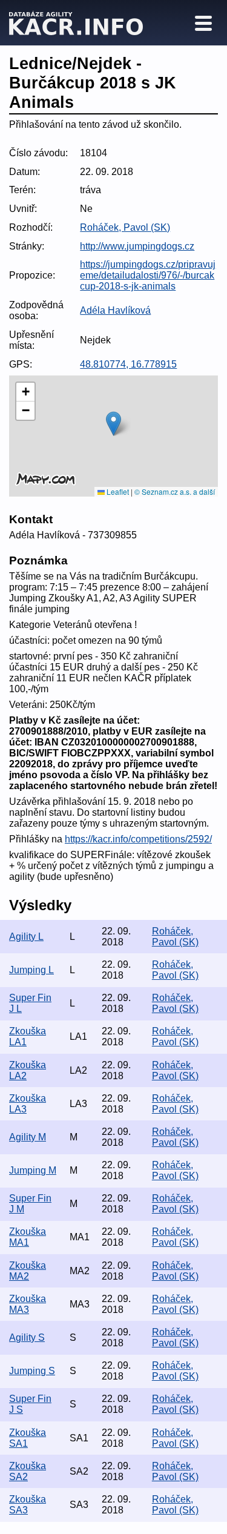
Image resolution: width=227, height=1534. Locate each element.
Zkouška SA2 (27, 1471)
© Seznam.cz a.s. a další (174, 491)
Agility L (26, 936)
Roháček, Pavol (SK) (125, 227)
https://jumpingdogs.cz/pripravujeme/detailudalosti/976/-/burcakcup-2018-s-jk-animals (147, 275)
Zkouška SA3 (27, 1504)
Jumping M (32, 1170)
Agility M (27, 1137)
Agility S (27, 1337)
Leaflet (117, 491)
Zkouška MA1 (27, 1237)
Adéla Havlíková (115, 310)
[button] (113, 423)
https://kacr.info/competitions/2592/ (138, 839)
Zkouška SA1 (27, 1438)
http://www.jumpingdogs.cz (137, 246)
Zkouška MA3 (27, 1304)
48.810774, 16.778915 (128, 364)
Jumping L (31, 970)
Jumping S (32, 1371)
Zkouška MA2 (27, 1270)
